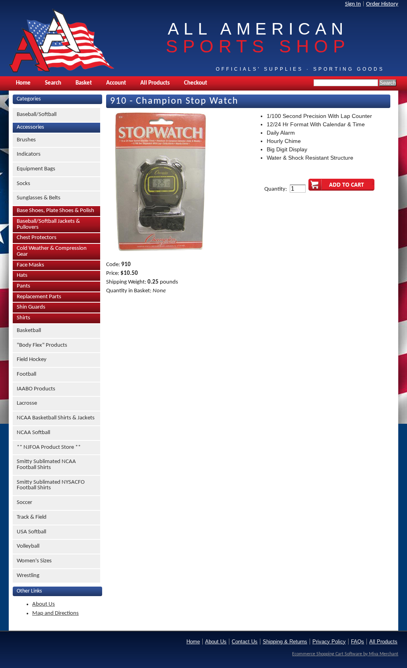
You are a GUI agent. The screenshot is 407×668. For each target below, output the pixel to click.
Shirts (23, 318)
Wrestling (28, 576)
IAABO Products (36, 389)
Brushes (26, 140)
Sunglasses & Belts (38, 198)
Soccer (24, 503)
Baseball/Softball (36, 115)
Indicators (29, 154)
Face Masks (30, 265)
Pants (23, 286)
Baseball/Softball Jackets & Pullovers (48, 224)
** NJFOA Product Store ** (49, 447)
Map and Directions (55, 613)
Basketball (29, 331)
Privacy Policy (329, 642)
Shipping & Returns (285, 642)
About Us (43, 604)
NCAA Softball (33, 433)
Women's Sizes (34, 561)
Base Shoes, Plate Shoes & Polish (55, 211)
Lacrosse (27, 403)
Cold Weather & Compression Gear (52, 251)
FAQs (357, 642)
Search (53, 83)
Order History (382, 4)
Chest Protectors (36, 238)
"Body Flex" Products (42, 345)
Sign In (353, 4)
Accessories (30, 127)
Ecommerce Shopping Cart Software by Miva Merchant (345, 654)
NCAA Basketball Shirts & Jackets (56, 418)
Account (116, 83)
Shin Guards (31, 307)
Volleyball (28, 546)
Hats (22, 275)
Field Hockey (32, 360)
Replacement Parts (39, 297)
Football (26, 374)
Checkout (195, 83)
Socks (23, 184)
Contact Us (245, 642)
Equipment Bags (36, 169)
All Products (155, 83)
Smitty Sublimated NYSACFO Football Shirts (51, 485)
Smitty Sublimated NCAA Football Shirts (46, 465)
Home (23, 83)
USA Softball (31, 532)
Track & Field (32, 517)
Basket (84, 83)
